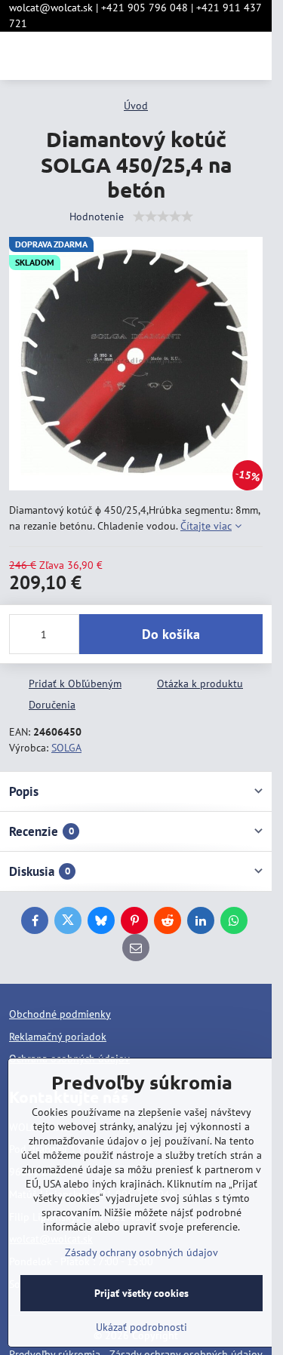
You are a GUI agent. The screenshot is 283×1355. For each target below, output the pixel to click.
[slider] (163, 216)
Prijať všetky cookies (141, 1293)
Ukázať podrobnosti (141, 1327)
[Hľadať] (181, 56)
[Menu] (253, 56)
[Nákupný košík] (217, 56)
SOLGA (66, 747)
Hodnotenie (96, 216)
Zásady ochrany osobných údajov (141, 1252)
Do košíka (171, 634)
